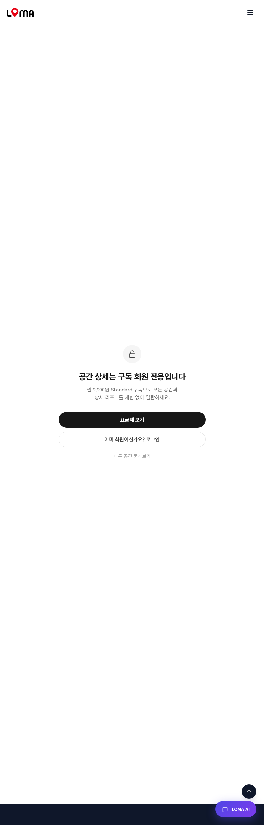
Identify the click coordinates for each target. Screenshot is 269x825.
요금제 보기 (132, 419)
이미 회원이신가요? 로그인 (132, 439)
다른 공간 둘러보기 (132, 456)
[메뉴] (250, 12)
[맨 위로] (249, 791)
